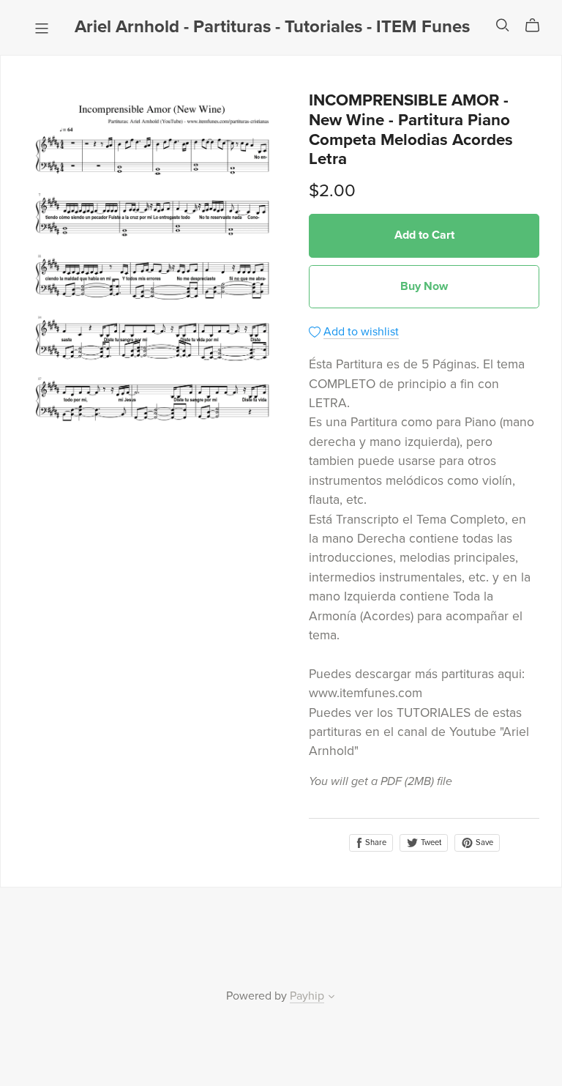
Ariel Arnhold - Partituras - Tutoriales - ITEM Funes (272, 26)
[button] (331, 998)
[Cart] (538, 25)
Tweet (430, 842)
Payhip (307, 996)
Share (374, 842)
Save (483, 842)
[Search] (502, 25)
